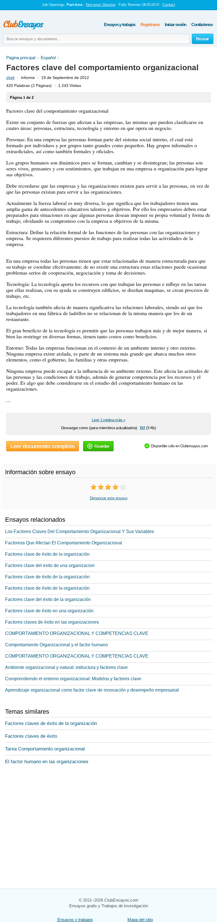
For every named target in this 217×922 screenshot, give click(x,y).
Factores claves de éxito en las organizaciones (52, 622)
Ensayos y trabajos (119, 24)
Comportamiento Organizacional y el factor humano (56, 644)
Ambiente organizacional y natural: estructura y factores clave (66, 667)
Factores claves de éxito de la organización (51, 723)
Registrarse (150, 24)
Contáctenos (202, 24)
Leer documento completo (42, 446)
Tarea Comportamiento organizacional (45, 749)
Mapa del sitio (140, 919)
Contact (168, 5)
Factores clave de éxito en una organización (49, 610)
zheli (10, 77)
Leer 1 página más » (108, 420)
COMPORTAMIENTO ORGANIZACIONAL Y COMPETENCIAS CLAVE (76, 633)
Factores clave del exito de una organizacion (50, 565)
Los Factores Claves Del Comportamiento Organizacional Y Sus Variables (79, 531)
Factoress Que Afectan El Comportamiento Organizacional (63, 542)
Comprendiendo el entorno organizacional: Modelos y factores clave (73, 678)
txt (142, 427)
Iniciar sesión (175, 24)
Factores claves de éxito (31, 736)
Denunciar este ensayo (108, 498)
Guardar (101, 446)
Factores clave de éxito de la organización (47, 554)
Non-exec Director (100, 5)
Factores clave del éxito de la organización (48, 599)
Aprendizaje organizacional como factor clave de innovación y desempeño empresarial (92, 690)
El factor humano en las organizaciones (46, 761)
